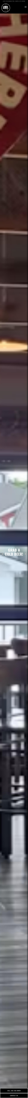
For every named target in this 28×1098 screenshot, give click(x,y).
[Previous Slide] (2, 554)
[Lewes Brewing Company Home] (5, 7)
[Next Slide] (25, 554)
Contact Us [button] (14, 1096)
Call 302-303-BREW (14, 1091)
